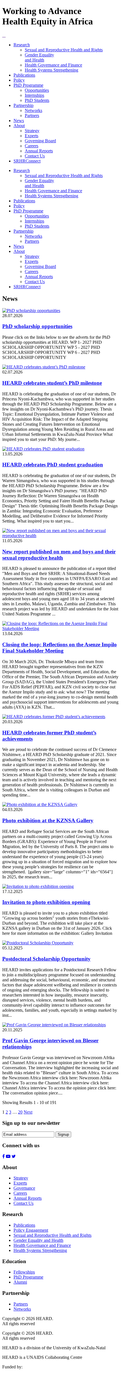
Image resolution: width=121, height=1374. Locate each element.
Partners (32, 115)
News (19, 120)
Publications (24, 75)
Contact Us (35, 156)
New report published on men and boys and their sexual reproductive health (59, 555)
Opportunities (37, 90)
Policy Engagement (31, 1230)
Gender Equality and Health (39, 57)
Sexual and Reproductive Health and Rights (64, 49)
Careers (31, 145)
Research (22, 44)
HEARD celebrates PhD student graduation (52, 465)
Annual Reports (39, 150)
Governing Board (40, 140)
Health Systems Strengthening (51, 70)
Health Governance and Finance (53, 65)
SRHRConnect (27, 161)
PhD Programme (28, 85)
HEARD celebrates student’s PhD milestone (52, 383)
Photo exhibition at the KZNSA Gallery (47, 820)
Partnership (23, 105)
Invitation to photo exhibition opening (46, 902)
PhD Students (37, 100)
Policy (19, 80)
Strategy (32, 130)
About (19, 125)
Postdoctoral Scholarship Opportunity (46, 959)
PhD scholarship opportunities (37, 326)
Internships (34, 95)
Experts (31, 135)
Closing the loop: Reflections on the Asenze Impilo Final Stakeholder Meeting (59, 648)
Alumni (20, 1282)
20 (20, 1112)
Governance (24, 1188)
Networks (33, 110)
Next (28, 1112)
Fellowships (24, 1272)
